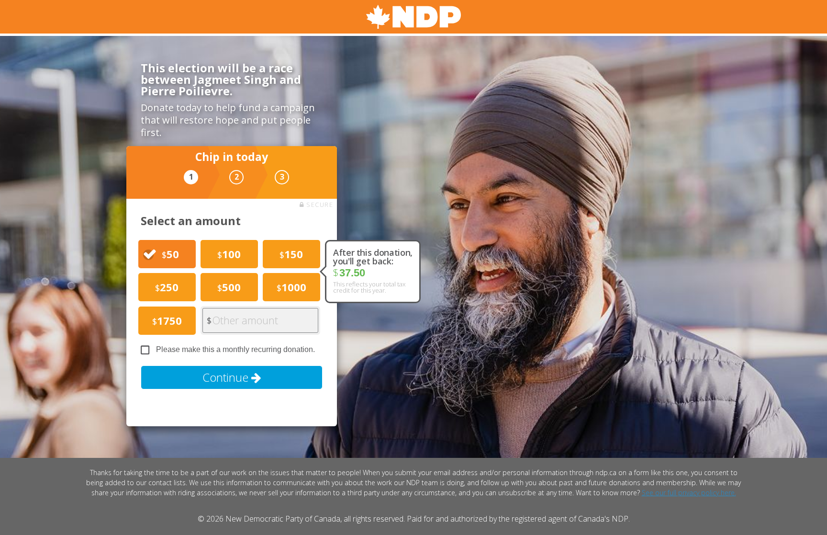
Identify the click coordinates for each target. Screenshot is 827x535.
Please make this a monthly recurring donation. (235, 349)
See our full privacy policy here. (689, 492)
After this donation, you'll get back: (373, 256)
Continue (226, 377)
